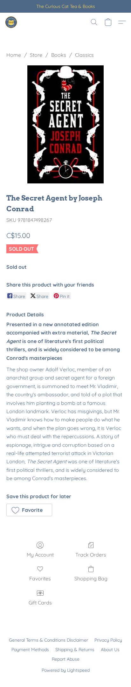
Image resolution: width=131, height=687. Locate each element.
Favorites (40, 578)
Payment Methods (30, 649)
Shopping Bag (90, 578)
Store (36, 55)
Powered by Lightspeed (66, 670)
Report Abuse (65, 659)
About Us (110, 649)
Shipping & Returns (74, 649)
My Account (40, 555)
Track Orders (90, 555)
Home (13, 55)
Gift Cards (40, 602)
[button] (11, 22)
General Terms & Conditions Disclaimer (48, 640)
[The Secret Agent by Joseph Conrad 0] (65, 124)
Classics (84, 55)
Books (58, 55)
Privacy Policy (108, 640)
